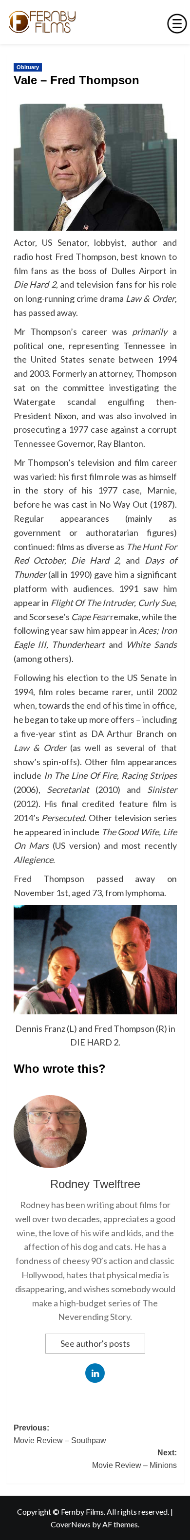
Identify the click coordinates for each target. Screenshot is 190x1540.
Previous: (60, 1434)
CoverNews (71, 1524)
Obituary (28, 67)
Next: (134, 1458)
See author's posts (95, 1343)
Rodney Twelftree (95, 1184)
